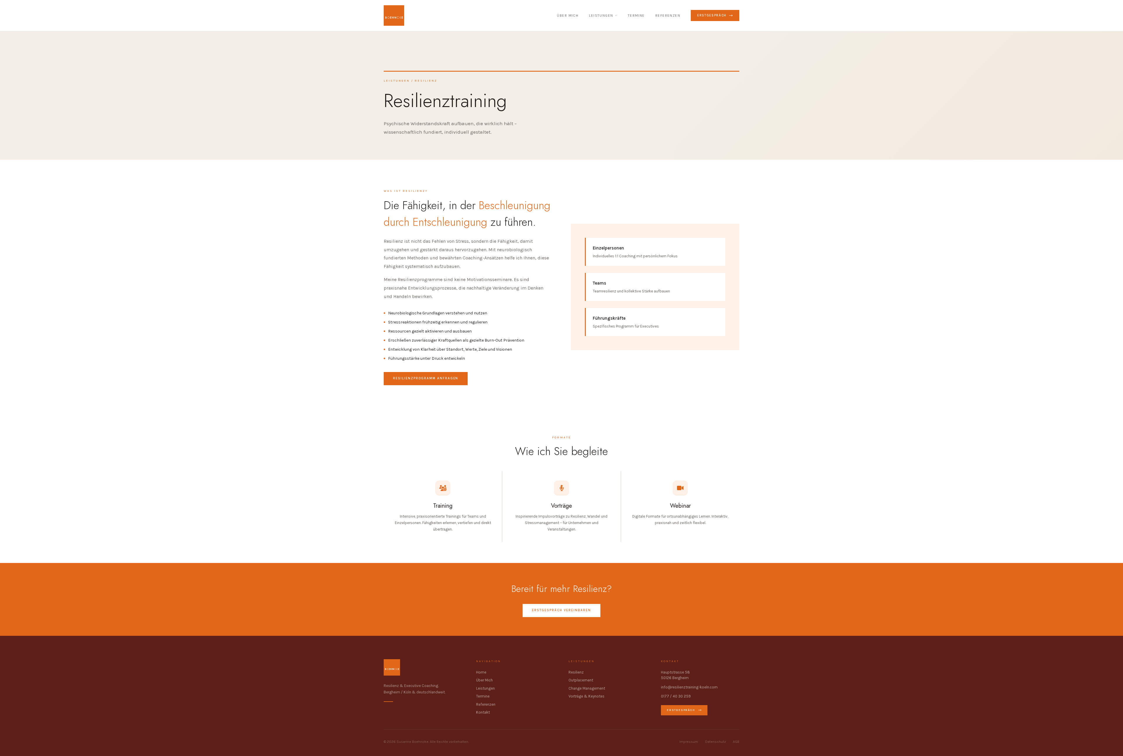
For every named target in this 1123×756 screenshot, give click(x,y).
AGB (736, 742)
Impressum (688, 742)
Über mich (567, 15)
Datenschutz (715, 742)
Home (481, 672)
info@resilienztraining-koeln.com (689, 687)
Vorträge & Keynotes (586, 696)
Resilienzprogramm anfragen (425, 378)
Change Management (587, 688)
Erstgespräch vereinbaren (561, 610)
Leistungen (601, 15)
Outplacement (581, 680)
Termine (636, 15)
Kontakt (483, 712)
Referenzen (667, 15)
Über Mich (484, 680)
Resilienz (576, 672)
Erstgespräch (711, 15)
